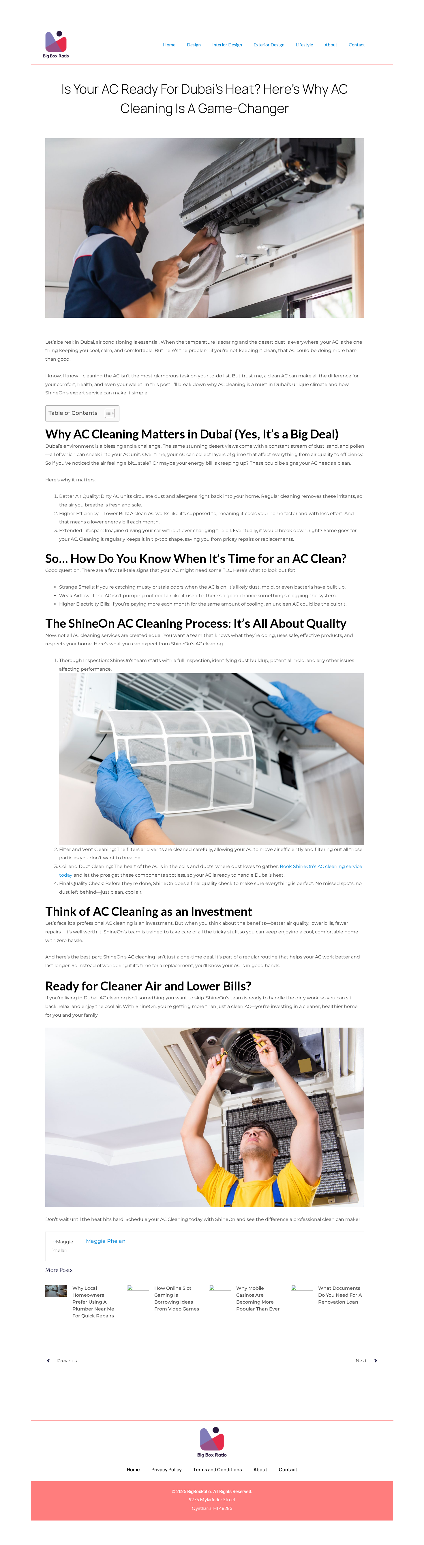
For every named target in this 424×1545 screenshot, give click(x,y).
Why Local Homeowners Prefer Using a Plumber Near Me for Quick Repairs (93, 1302)
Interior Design (227, 44)
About (330, 44)
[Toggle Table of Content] (106, 413)
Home (169, 44)
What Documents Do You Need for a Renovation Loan (340, 1295)
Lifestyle (304, 44)
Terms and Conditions (217, 1469)
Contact (357, 44)
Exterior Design (269, 44)
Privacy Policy (166, 1469)
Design (194, 44)
